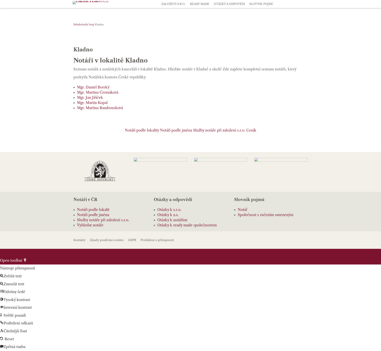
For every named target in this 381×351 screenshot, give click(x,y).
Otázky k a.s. (168, 215)
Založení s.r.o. (173, 4)
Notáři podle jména (176, 130)
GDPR (132, 240)
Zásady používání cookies (107, 240)
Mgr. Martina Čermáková (97, 92)
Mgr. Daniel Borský (93, 87)
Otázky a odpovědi (229, 4)
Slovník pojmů (261, 4)
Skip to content (13, 252)
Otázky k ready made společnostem (187, 225)
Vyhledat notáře (90, 225)
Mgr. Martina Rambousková (100, 108)
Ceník (251, 130)
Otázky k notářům (172, 220)
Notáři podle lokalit (93, 210)
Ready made (199, 4)
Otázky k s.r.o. (169, 210)
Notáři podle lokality (142, 130)
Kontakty (79, 240)
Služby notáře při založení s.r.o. (219, 130)
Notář (242, 210)
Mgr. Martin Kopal (92, 103)
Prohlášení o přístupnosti (157, 240)
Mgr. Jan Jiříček (90, 97)
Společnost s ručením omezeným (265, 215)
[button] (13, 260)
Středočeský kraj (83, 24)
